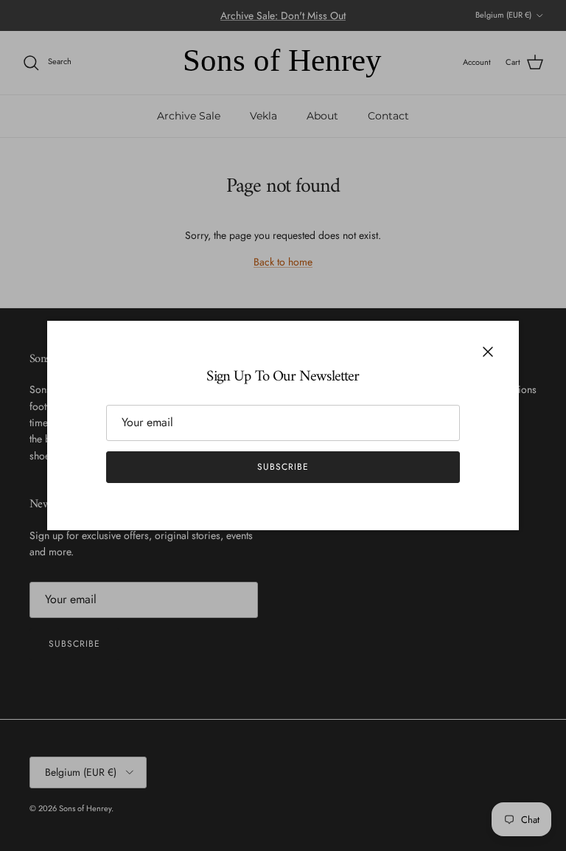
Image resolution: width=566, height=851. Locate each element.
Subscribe (283, 466)
